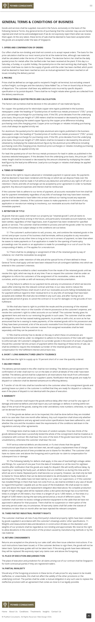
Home (4, 611)
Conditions (23, 611)
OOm (49, 617)
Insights (46, 611)
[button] (91, 6)
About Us (13, 611)
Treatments (35, 611)
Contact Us (56, 611)
